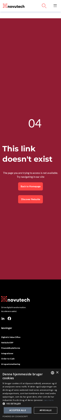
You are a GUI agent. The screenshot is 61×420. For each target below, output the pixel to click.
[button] (55, 5)
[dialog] (30, 394)
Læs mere (49, 400)
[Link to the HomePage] (13, 5)
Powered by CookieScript (15, 416)
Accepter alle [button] (17, 410)
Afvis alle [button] (46, 410)
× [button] (57, 372)
